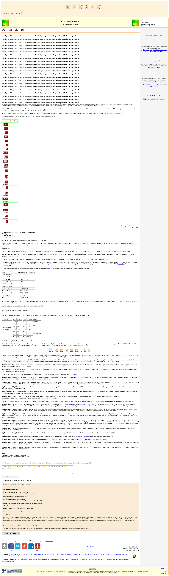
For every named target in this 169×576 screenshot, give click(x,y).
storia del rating (51, 268)
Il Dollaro (24, 554)
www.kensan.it (13, 13)
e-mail (165, 571)
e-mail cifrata (163, 573)
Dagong (71, 404)
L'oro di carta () (60, 554)
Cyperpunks (108, 559)
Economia (49, 541)
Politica (11, 559)
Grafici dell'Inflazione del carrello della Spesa (111, 554)
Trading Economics (83, 436)
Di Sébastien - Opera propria (25, 243)
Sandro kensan (91, 546)
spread (41, 360)
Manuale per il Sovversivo (78, 559)
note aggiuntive (96, 571)
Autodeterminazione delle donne (95, 559)
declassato (82, 404)
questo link (121, 264)
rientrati (76, 374)
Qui (84, 361)
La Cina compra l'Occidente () (39, 554)
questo (39, 361)
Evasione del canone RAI (91, 554)
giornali (25, 420)
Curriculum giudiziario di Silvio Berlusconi (32, 559)
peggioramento (84, 377)
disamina (7, 401)
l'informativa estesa (112, 572)
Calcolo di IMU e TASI (76, 554)
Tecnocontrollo (116, 559)
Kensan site (164, 568)
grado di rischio (21, 315)
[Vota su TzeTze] (38, 548)
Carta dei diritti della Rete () (57, 559)
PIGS (13, 345)
